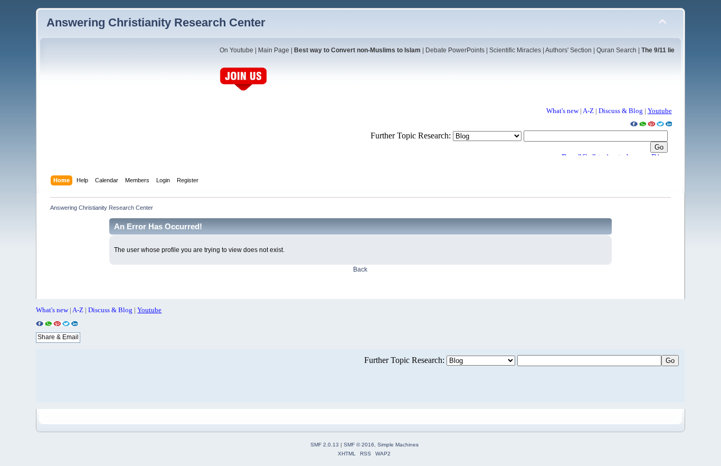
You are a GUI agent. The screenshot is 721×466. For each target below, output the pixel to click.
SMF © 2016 (359, 445)
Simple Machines (398, 445)
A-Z (588, 111)
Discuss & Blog (621, 111)
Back (360, 269)
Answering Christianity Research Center (155, 22)
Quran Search (616, 50)
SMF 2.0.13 (324, 445)
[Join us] (243, 89)
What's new (562, 111)
